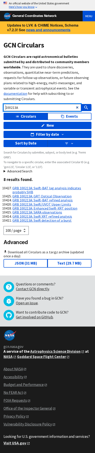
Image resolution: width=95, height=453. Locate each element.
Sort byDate (25, 143)
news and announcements (48, 29)
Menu (88, 16)
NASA (8, 356)
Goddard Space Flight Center (41, 356)
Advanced (16, 242)
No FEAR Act (13, 392)
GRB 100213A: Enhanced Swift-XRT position (44, 208)
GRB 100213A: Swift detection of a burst (42, 220)
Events (72, 116)
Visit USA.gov (15, 443)
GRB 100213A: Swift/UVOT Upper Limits (41, 204)
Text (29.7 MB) (69, 263)
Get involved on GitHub (34, 317)
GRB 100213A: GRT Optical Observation (42, 196)
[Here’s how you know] (47, 5)
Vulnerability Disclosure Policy (28, 424)
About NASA (13, 369)
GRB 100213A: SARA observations (37, 212)
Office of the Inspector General (28, 408)
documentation (15, 93)
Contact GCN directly (32, 289)
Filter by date (47, 134)
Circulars (28, 116)
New (50, 125)
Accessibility (13, 376)
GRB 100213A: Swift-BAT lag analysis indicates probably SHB (46, 190)
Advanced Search (19, 171)
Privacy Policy (14, 416)
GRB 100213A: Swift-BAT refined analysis (42, 200)
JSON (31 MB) (26, 263)
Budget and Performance (24, 384)
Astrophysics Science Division (55, 351)
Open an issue (27, 303)
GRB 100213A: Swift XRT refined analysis (42, 216)
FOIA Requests (15, 400)
